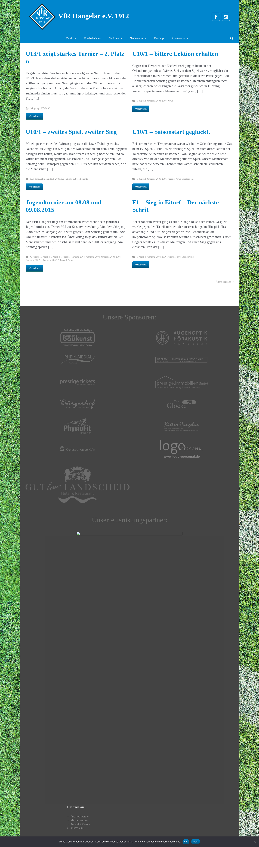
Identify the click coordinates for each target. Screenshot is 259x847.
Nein (195, 841)
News (170, 101)
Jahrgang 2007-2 (51, 260)
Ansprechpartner (80, 816)
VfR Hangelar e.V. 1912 (93, 16)
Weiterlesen (34, 116)
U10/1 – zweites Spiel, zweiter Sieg (71, 131)
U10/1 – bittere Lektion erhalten (175, 53)
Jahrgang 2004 (78, 257)
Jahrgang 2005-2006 (40, 108)
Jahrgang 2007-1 (34, 260)
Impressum (77, 828)
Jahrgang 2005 (93, 257)
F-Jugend (65, 257)
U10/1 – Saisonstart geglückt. (171, 131)
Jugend (64, 179)
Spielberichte (81, 179)
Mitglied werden (79, 820)
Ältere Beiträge (223, 281)
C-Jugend (34, 257)
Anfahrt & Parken (80, 824)
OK (186, 841)
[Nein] (254, 841)
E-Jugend (141, 101)
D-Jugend (45, 257)
